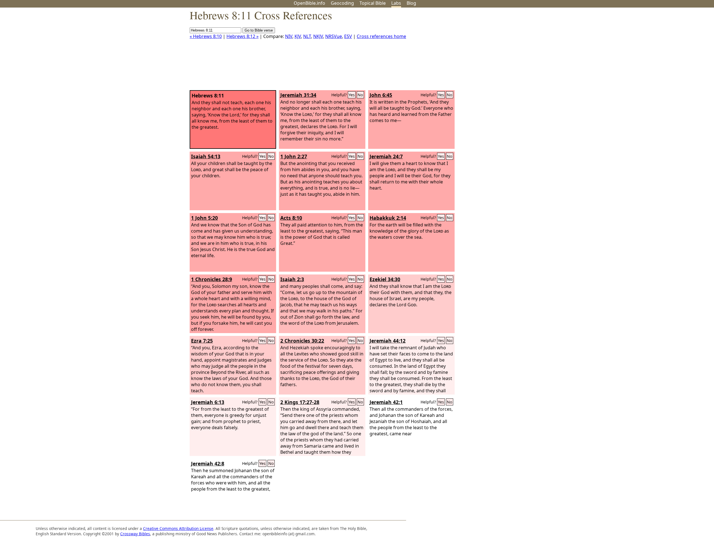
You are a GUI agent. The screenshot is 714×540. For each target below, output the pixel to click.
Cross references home (381, 36)
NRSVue (333, 36)
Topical (373, 3)
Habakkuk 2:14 (388, 217)
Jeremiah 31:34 (298, 95)
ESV (348, 36)
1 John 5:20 (204, 217)
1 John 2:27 (293, 156)
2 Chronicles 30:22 (302, 340)
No (360, 94)
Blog (411, 3)
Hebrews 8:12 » (242, 36)
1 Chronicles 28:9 (211, 279)
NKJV (318, 36)
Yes (352, 94)
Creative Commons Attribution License (178, 528)
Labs (396, 3)
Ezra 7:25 (202, 340)
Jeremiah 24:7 (386, 156)
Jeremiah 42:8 (207, 463)
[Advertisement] (657, 51)
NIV (288, 36)
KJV (298, 36)
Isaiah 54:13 (205, 156)
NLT (307, 36)
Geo (342, 3)
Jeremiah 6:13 (207, 402)
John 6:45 (381, 95)
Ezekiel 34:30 (385, 279)
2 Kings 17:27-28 (299, 402)
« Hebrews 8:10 (206, 36)
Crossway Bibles (135, 533)
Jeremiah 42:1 (386, 402)
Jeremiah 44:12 (388, 340)
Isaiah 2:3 (292, 279)
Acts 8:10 (291, 217)
